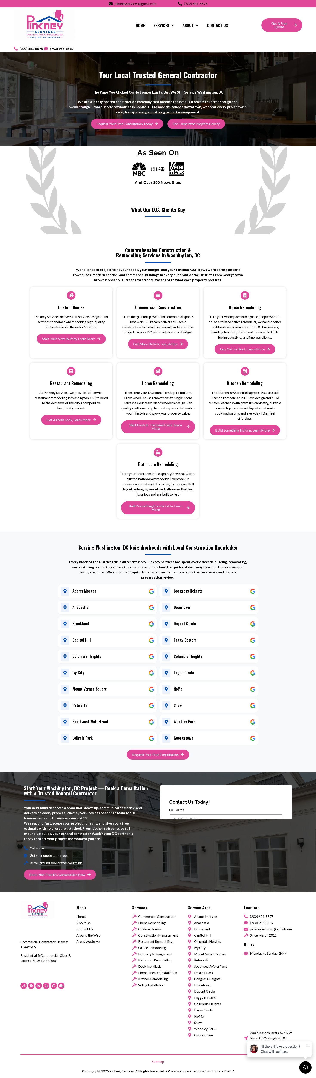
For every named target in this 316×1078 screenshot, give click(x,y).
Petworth (79, 705)
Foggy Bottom (185, 640)
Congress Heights (188, 591)
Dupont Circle (185, 623)
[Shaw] (166, 705)
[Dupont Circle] (166, 624)
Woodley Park (184, 721)
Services (161, 25)
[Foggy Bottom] (166, 640)
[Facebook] (31, 986)
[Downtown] (166, 607)
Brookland (80, 623)
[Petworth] (65, 705)
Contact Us (217, 25)
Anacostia (80, 607)
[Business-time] (61, 986)
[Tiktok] (23, 986)
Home (140, 25)
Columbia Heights (86, 656)
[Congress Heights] (166, 591)
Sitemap (158, 1062)
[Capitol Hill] (65, 640)
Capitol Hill (81, 640)
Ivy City (78, 672)
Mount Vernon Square (89, 689)
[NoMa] (166, 689)
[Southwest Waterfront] (65, 722)
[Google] (54, 986)
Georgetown (183, 738)
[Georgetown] (166, 738)
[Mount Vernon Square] (65, 689)
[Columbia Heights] (65, 656)
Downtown (182, 607)
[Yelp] (46, 986)
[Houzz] (38, 986)
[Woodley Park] (166, 722)
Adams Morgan (84, 591)
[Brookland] (65, 624)
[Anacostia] (65, 607)
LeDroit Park (82, 738)
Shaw (178, 705)
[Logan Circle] (166, 673)
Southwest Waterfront (90, 721)
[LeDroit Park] (65, 738)
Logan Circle (184, 672)
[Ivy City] (65, 673)
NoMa (178, 689)
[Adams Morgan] (65, 591)
